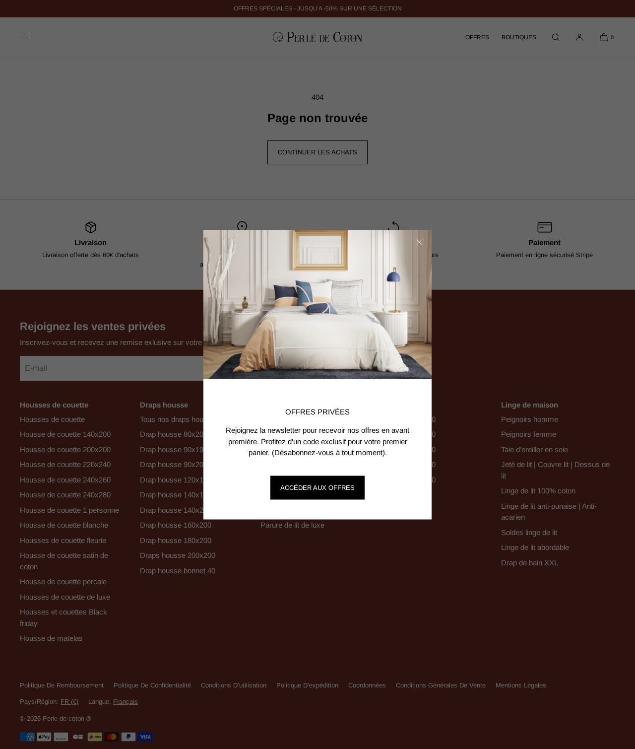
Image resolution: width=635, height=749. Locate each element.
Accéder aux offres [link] (317, 487)
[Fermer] (419, 242)
